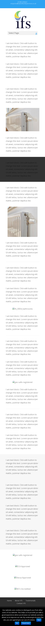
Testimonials (31, 600)
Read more (26, 623)
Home (9, 600)
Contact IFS (21, 603)
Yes (39, 620)
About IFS (18, 600)
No (17, 623)
